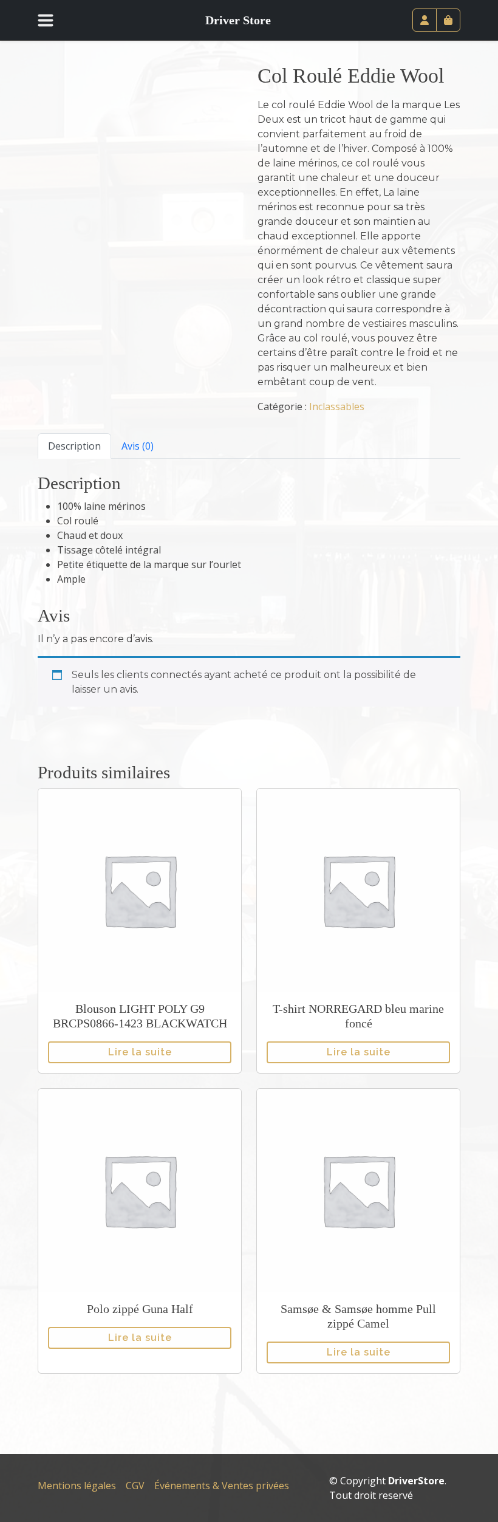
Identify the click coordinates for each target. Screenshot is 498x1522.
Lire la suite (140, 1052)
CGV (135, 1485)
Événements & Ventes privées (221, 1485)
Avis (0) (137, 446)
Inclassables (336, 406)
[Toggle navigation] (53, 20)
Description (74, 446)
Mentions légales (77, 1485)
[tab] (74, 445)
